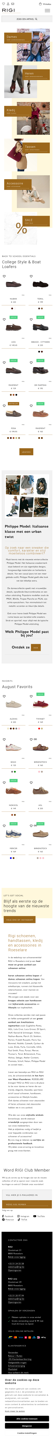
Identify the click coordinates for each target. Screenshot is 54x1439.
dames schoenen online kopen (24, 978)
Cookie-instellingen (27, 1433)
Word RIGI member (16, 1204)
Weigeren (27, 1426)
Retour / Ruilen (15, 1355)
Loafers (26, 452)
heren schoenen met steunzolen (26, 1103)
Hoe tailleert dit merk (18, 1372)
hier (36, 647)
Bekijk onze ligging (16, 1256)
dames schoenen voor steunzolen (29, 1100)
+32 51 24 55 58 (16, 1263)
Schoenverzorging (16, 1365)
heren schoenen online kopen (23, 975)
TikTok (24, 1219)
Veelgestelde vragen (17, 1362)
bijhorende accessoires (24, 1003)
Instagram (25, 1216)
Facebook (9, 1216)
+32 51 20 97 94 (16, 1295)
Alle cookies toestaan (27, 1418)
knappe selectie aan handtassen (25, 1000)
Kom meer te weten (15, 1411)
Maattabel (12, 1369)
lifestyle (12, 1007)
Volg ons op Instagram (19, 920)
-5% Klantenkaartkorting (19, 1358)
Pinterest (10, 1219)
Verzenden (13, 1352)
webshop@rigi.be (16, 1266)
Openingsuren (14, 1270)
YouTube (41, 1216)
